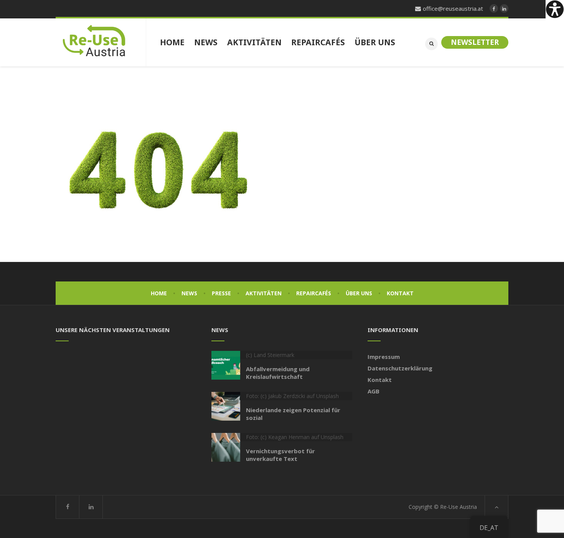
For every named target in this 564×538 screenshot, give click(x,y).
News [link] (189, 293)
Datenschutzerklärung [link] (400, 368)
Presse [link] (221, 293)
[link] (555, 9)
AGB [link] (373, 391)
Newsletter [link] (475, 42)
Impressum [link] (384, 356)
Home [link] (159, 293)
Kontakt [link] (400, 293)
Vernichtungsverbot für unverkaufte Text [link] (280, 454)
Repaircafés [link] (313, 293)
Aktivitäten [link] (264, 293)
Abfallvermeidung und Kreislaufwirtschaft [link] (278, 372)
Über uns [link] (359, 293)
